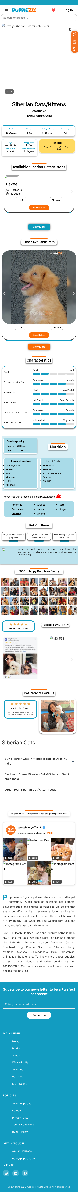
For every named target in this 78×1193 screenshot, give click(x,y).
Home (15, 1041)
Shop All (17, 1055)
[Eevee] (39, 209)
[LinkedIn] (15, 1173)
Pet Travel (18, 1076)
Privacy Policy (20, 1117)
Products (17, 1048)
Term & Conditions (23, 1124)
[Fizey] (39, 287)
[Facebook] (25, 1173)
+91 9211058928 (22, 1151)
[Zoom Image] (70, 29)
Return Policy (20, 1131)
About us (17, 1069)
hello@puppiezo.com (24, 1158)
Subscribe (39, 1015)
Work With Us (20, 1062)
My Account (19, 1083)
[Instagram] (6, 1173)
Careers (17, 1110)
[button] (6, 10)
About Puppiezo (21, 1103)
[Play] (57, 716)
